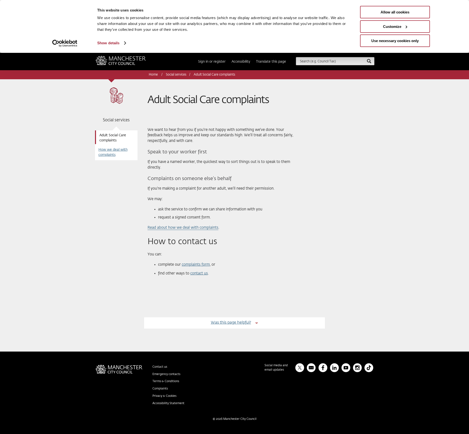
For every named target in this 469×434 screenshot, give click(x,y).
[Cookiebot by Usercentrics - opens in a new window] (64, 43)
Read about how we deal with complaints (183, 227)
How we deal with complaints (113, 152)
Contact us (159, 366)
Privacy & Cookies (164, 396)
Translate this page (271, 61)
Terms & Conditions (165, 381)
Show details (108, 43)
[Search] (368, 61)
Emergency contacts (166, 374)
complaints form (196, 264)
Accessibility (241, 61)
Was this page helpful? (231, 322)
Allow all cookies (395, 12)
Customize (392, 26)
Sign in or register (211, 61)
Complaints (160, 388)
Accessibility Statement (168, 403)
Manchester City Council (127, 57)
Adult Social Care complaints (112, 138)
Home (154, 74)
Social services (176, 74)
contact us (199, 273)
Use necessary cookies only (395, 41)
